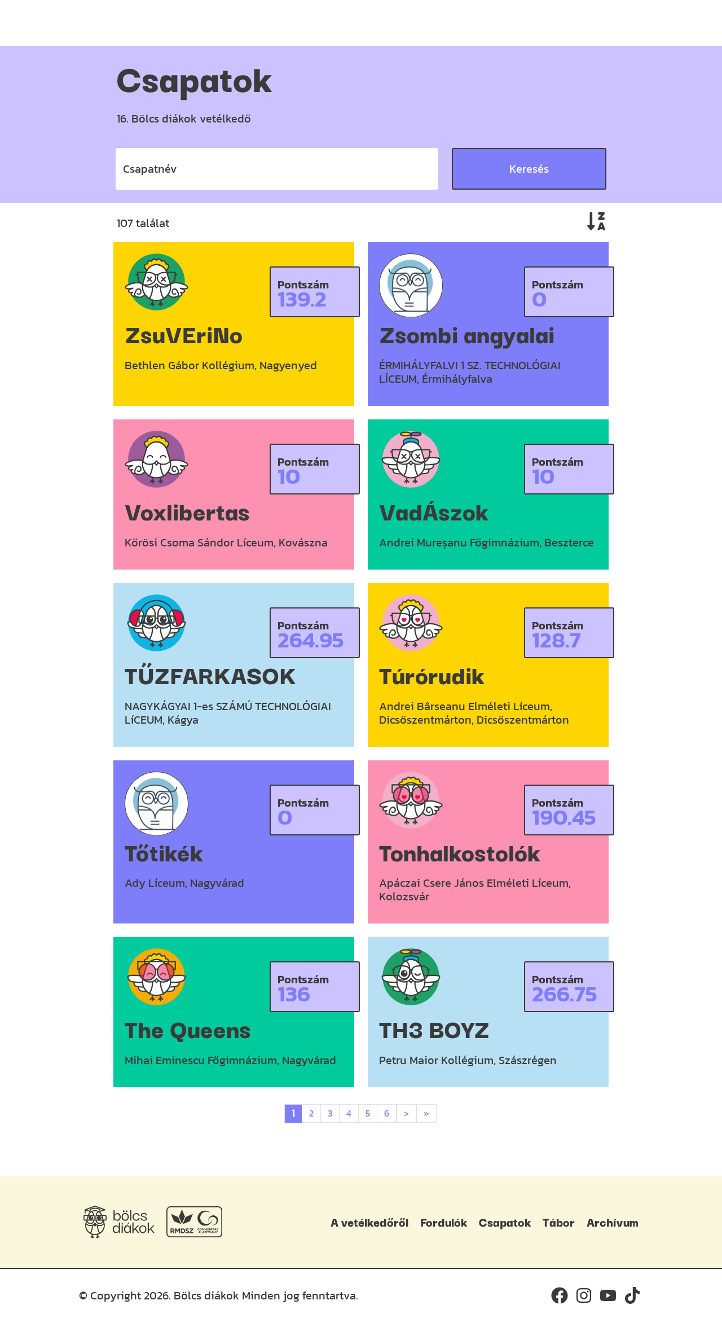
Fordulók (443, 1221)
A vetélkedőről (369, 1221)
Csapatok (505, 1221)
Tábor (559, 1221)
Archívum (613, 1221)
